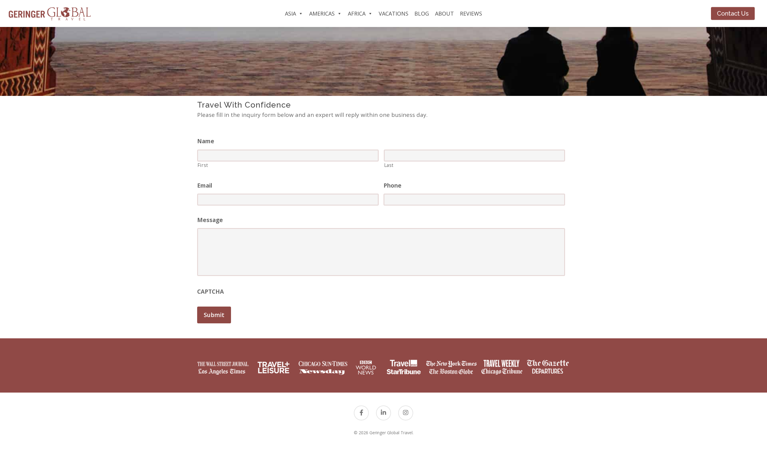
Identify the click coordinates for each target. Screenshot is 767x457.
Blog (421, 13)
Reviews (471, 13)
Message (210, 220)
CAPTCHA (210, 291)
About (444, 13)
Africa (357, 13)
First (202, 165)
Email (204, 185)
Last (389, 165)
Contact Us (733, 13)
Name (205, 141)
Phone (392, 185)
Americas (322, 13)
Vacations (393, 13)
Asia (290, 13)
